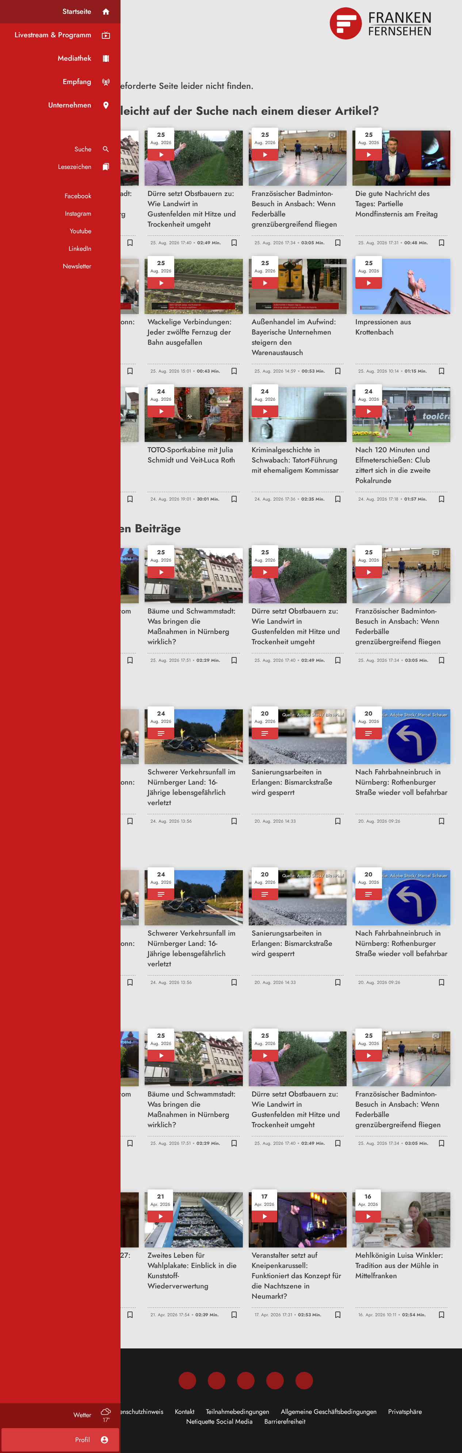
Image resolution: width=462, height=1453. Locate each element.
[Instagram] (216, 1380)
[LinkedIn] (275, 1380)
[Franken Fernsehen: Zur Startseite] (381, 23)
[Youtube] (246, 1380)
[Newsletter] (304, 1380)
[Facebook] (187, 1380)
